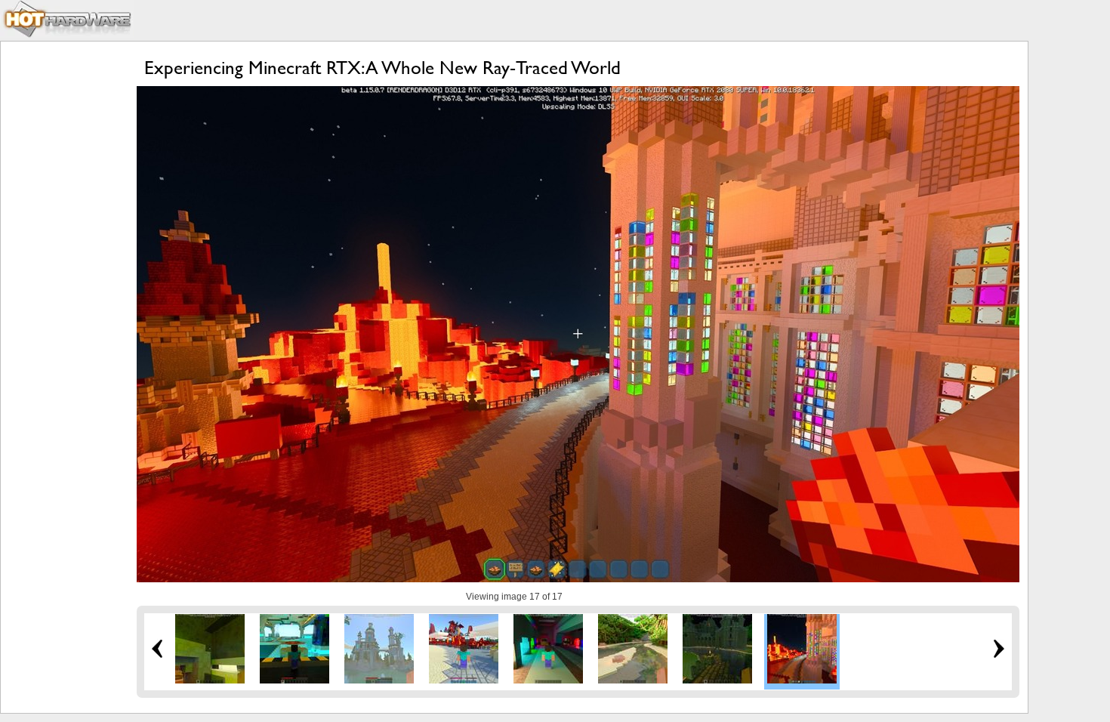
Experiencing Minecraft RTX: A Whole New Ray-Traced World (382, 68)
